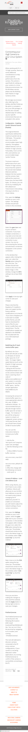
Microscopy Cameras (14, 720)
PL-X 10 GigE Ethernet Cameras (14, 42)
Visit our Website (14, 687)
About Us (14, 692)
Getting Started (17, 44)
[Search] (6, 13)
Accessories (14, 722)
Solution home (10, 41)
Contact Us (14, 690)
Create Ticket (14, 705)
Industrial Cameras (14, 717)
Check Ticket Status (14, 707)
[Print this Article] (6, 59)
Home (14, 702)
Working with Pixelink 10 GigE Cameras (12, 94)
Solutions (14, 709)
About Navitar (14, 694)
